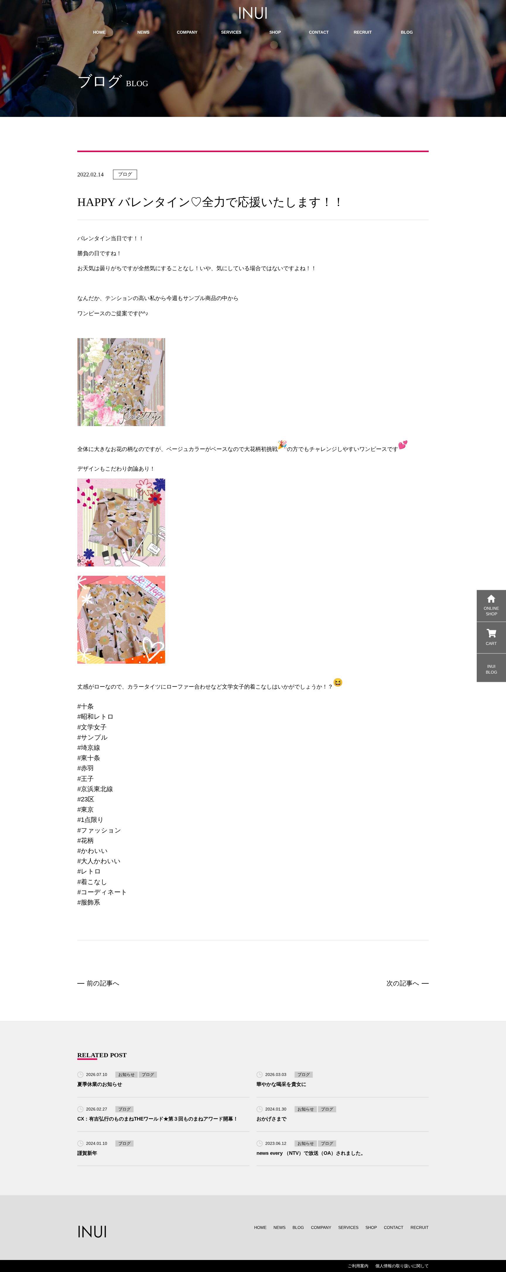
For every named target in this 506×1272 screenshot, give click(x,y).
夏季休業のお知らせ (99, 1084)
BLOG (298, 1227)
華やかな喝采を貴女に (281, 1084)
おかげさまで (271, 1119)
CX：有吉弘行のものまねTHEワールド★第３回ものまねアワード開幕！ (157, 1119)
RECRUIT (420, 1227)
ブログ (125, 174)
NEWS (279, 1227)
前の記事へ (103, 983)
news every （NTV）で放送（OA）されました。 (311, 1153)
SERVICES (348, 1227)
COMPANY (321, 1227)
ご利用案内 (358, 1266)
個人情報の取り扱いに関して (402, 1266)
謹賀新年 (87, 1153)
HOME (260, 1227)
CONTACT (394, 1227)
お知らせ (126, 1074)
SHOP (371, 1227)
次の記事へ (403, 983)
